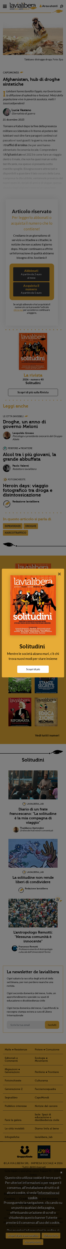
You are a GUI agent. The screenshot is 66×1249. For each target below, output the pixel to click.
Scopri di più (33, 669)
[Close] (59, 574)
